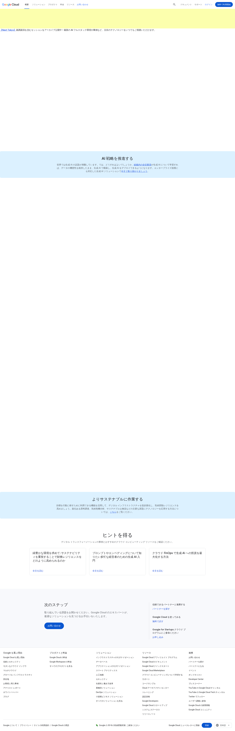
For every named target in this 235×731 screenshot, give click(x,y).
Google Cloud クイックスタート (155, 666)
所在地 (6, 679)
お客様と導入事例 (10, 683)
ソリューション (38, 4)
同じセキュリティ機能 (173, 424)
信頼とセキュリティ (11, 662)
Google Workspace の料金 (61, 662)
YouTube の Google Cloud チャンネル (204, 688)
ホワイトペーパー (10, 692)
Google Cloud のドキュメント (154, 662)
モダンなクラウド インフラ (15, 666)
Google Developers (150, 701)
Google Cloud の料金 (58, 657)
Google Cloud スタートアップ (154, 705)
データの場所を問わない (87, 220)
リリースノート (149, 714)
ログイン (208, 4)
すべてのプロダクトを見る (61, 666)
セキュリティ (101, 679)
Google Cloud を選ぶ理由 (13, 657)
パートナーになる (196, 666)
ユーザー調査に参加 (197, 701)
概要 (27, 4)
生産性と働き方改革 (104, 683)
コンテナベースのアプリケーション (143, 308)
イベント (192, 670)
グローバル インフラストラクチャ (17, 675)
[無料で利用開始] (224, 4)
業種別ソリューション (105, 688)
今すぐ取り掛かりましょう (134, 171)
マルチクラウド (10, 670)
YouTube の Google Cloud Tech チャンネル (207, 692)
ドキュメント (186, 4)
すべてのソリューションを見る (109, 701)
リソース (70, 4)
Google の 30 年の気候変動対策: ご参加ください (119, 725)
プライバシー (25, 725)
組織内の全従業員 (142, 164)
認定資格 (146, 696)
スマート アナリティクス (106, 670)
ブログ (6, 696)
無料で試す (157, 621)
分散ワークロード (171, 312)
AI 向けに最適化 (150, 304)
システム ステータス (151, 710)
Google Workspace (94, 356)
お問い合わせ (82, 4)
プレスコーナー (195, 683)
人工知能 (100, 675)
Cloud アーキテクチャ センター (155, 688)
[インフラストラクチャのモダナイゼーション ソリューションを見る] (151, 327)
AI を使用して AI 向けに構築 (65, 235)
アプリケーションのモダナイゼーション (113, 666)
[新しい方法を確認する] (55, 138)
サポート (198, 4)
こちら (113, 512)
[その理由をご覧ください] (56, 394)
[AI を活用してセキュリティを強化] (135, 462)
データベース (101, 662)
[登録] (207, 725)
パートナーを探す (161, 609)
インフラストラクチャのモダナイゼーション (115, 657)
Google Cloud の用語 (60, 725)
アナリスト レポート (12, 688)
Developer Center (196, 679)
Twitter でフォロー (197, 696)
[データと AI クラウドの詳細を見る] (61, 254)
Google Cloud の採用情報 (199, 705)
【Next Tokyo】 (8, 30)
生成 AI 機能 (82, 375)
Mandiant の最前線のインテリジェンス (158, 435)
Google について (10, 725)
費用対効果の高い (180, 300)
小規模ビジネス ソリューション (109, 696)
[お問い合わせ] (117, 79)
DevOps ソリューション (106, 692)
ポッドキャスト (195, 675)
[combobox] (223, 725)
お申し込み (157, 637)
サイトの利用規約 (41, 725)
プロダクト (53, 4)
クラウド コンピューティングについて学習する (162, 675)
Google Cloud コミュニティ (200, 710)
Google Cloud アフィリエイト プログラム (159, 657)
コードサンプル (149, 683)
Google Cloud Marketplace (153, 670)
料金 (62, 4)
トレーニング (148, 692)
